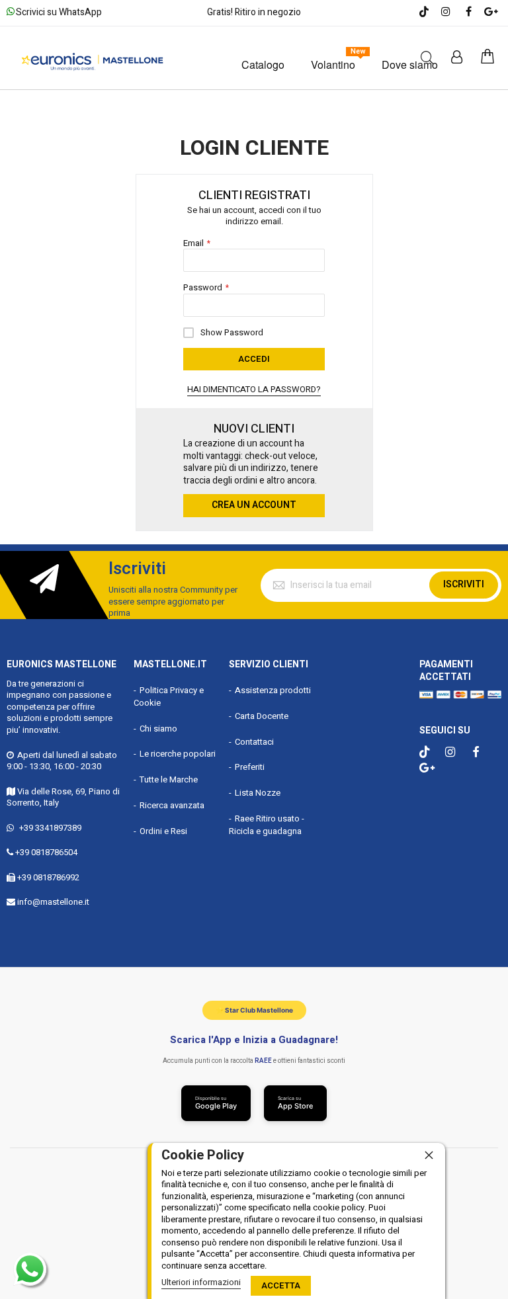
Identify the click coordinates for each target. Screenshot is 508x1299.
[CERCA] (427, 57)
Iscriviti (463, 584)
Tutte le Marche (169, 779)
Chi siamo (158, 728)
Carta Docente (261, 716)
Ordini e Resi (163, 831)
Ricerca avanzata (172, 805)
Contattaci (254, 741)
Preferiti (250, 767)
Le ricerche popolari (178, 753)
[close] (429, 1155)
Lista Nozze (257, 792)
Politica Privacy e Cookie (169, 696)
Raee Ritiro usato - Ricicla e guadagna (266, 824)
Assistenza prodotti (273, 690)
